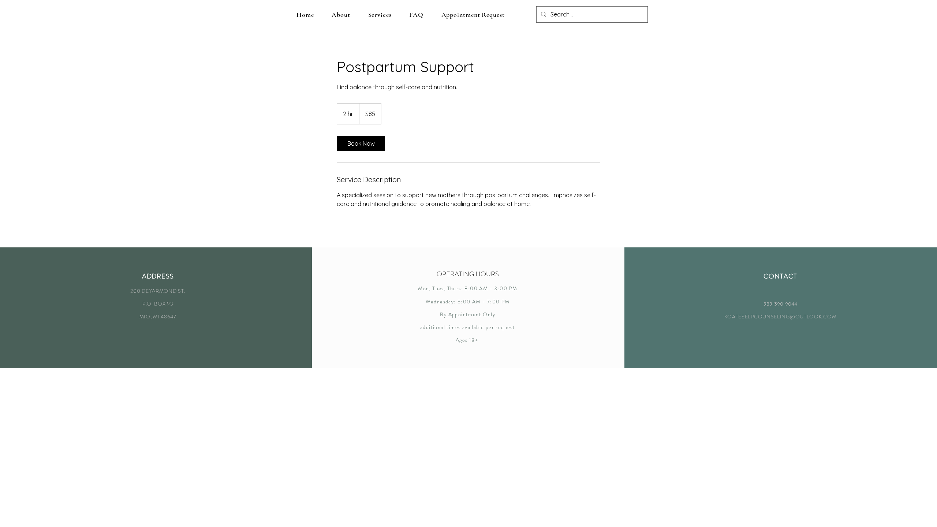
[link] (361, 143)
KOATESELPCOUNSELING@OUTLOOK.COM (780, 316)
